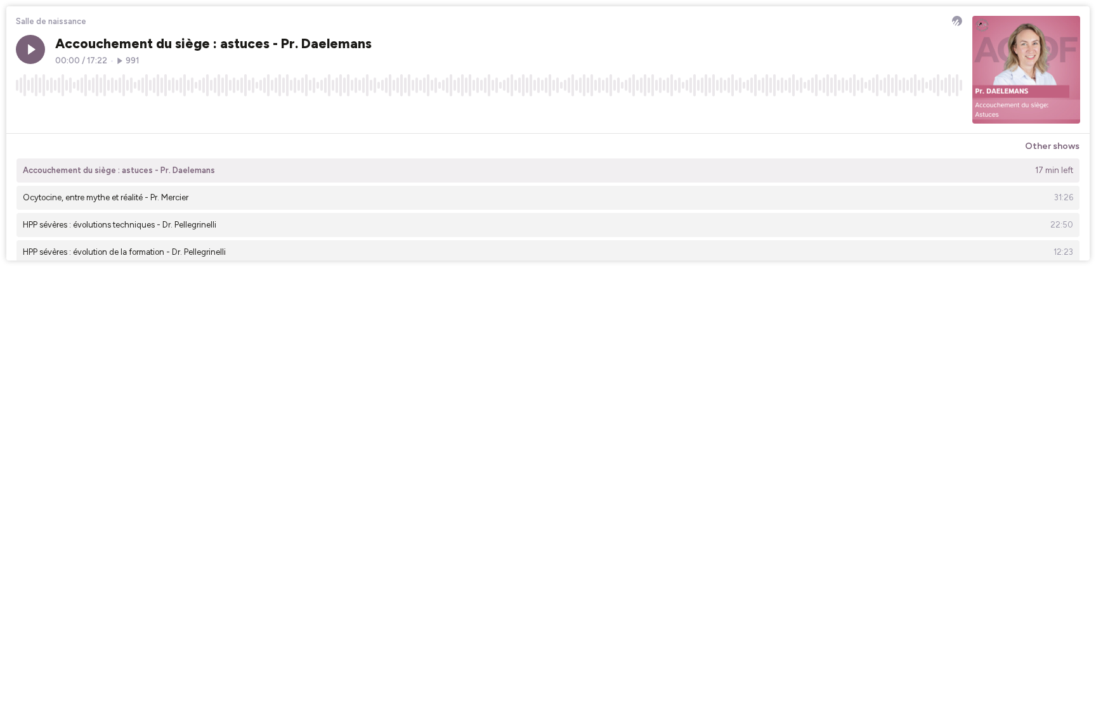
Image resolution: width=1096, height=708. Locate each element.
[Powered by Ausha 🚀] (957, 21)
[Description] (952, 113)
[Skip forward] (73, 113)
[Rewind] (25, 113)
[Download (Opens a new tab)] (904, 113)
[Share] (928, 113)
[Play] (30, 49)
